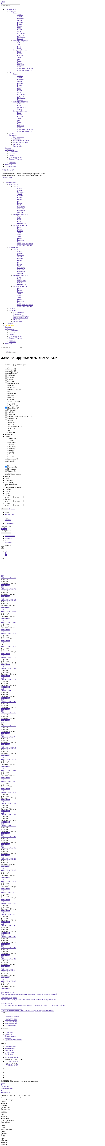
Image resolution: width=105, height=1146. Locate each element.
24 (6, 553)
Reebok (11, 414)
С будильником (18, 137)
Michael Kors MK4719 (8, 578)
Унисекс (11, 471)
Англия (19, 16)
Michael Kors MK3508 (8, 981)
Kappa (11, 404)
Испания (20, 22)
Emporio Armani (14, 389)
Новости (12, 161)
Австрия (20, 15)
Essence (11, 393)
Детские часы (9, 1052)
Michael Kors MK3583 (8, 803)
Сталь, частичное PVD (25, 70)
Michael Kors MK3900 (8, 937)
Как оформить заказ (16, 157)
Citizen (10, 379)
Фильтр (4, 529)
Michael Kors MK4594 (8, 611)
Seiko (19, 44)
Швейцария (21, 37)
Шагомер (16, 144)
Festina (10, 395)
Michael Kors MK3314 (8, 970)
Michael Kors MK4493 (8, 600)
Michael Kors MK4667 (8, 770)
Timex (11, 428)
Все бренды (9, 323)
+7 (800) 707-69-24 (11, 1057)
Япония (20, 39)
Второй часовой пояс (20, 142)
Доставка (8, 148)
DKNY (10, 387)
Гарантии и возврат (12, 1021)
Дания (19, 20)
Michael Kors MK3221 (8, 859)
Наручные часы (10, 9)
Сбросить (12, 509)
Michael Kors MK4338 (8, 679)
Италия (19, 24)
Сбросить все (9, 523)
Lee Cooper (12, 406)
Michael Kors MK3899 (8, 959)
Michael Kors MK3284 (8, 814)
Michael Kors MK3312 (8, 713)
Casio (10, 377)
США (19, 31)
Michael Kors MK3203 (8, 925)
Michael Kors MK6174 (8, 737)
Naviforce (11, 410)
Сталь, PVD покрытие (25, 68)
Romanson (12, 418)
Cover (10, 381)
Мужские (12, 11)
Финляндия (21, 33)
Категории (13, 135)
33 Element (12, 369)
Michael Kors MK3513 (8, 848)
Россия (19, 29)
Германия (20, 18)
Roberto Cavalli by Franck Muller (19, 416)
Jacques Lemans (14, 402)
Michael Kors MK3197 (8, 903)
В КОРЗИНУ (5, 585)
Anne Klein (12, 373)
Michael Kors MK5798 (8, 837)
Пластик (20, 55)
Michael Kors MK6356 (8, 646)
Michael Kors (21, 107)
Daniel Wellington (14, 383)
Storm (10, 424)
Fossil (19, 48)
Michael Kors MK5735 (8, 826)
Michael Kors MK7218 (8, 748)
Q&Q (10, 412)
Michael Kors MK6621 (8, 792)
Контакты (12, 163)
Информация (9, 150)
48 (6, 555)
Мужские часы (10, 1048)
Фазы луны (17, 139)
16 (6, 551)
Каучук (19, 63)
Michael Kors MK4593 (8, 668)
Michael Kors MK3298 (8, 948)
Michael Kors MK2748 (8, 870)
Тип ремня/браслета (20, 50)
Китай (19, 26)
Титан (19, 61)
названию (8, 538)
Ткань (19, 57)
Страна (15, 13)
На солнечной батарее (21, 140)
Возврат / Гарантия (15, 159)
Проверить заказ (10, 166)
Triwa (10, 430)
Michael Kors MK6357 (8, 914)
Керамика (20, 65)
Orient (19, 42)
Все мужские (13, 184)
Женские (12, 72)
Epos (10, 391)
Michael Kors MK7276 (8, 657)
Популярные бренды (20, 41)
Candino (11, 375)
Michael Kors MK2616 (8, 759)
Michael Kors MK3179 (8, 633)
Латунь (19, 59)
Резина (19, 53)
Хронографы (17, 146)
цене (6, 540)
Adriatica (11, 371)
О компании (13, 152)
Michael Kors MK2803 (8, 589)
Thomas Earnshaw (14, 426)
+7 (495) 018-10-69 (11, 1065)
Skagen (19, 109)
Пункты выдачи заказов (13, 1040)
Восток (11, 432)
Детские (12, 133)
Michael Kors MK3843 (8, 691)
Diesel (19, 46)
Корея (19, 28)
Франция (20, 35)
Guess (19, 103)
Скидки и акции (10, 1036)
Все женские (13, 247)
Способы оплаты (11, 1020)
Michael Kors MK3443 (8, 781)
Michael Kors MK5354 (8, 892)
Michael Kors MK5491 (8, 881)
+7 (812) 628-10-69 (7, 170)
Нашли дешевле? (11, 1023)
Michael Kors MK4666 (8, 622)
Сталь (19, 66)
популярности (10, 536)
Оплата (11, 155)
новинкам (8, 542)
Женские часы (10, 1050)
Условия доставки (11, 1018)
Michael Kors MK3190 (8, 702)
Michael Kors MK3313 (8, 726)
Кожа (19, 52)
